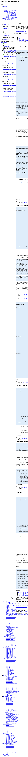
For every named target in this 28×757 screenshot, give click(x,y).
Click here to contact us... (21, 31)
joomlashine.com (4, 42)
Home (19, 38)
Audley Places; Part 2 (22, 39)
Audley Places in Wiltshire (23, 595)
